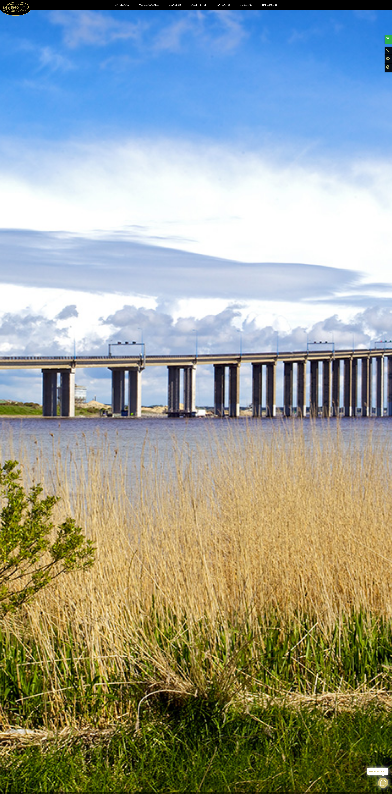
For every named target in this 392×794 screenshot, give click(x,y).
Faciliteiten (199, 4)
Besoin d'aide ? (376, 771)
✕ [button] (387, 770)
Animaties (223, 4)
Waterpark (122, 4)
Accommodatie (149, 4)
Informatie (269, 4)
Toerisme (246, 4)
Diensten (175, 4)
